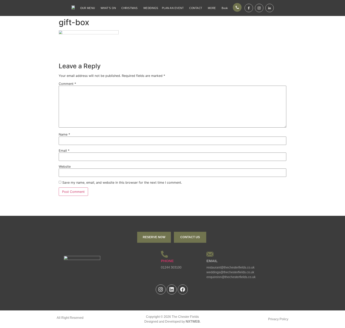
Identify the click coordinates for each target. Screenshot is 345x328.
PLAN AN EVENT (173, 8)
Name (64, 134)
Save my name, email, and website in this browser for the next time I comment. (122, 182)
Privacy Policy (278, 319)
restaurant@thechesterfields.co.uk (230, 267)
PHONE (167, 261)
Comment (67, 83)
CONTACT (195, 8)
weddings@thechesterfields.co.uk (230, 272)
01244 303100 (171, 267)
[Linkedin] (172, 289)
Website (65, 166)
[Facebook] (183, 289)
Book (225, 8)
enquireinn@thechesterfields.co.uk (231, 277)
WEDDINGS (150, 8)
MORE (212, 8)
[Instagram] (161, 289)
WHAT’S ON (108, 8)
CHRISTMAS (129, 8)
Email (64, 150)
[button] (88, 8)
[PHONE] (164, 254)
